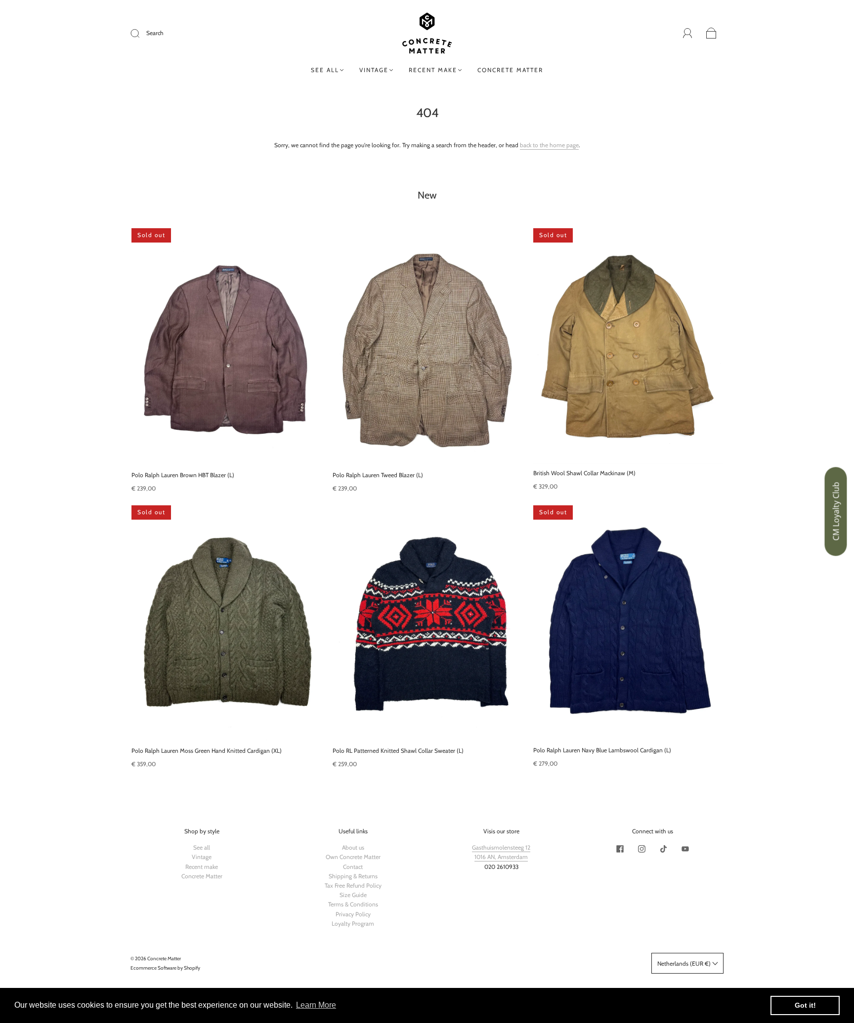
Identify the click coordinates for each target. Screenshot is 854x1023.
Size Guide (353, 895)
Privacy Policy (353, 914)
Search (155, 33)
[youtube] (685, 848)
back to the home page (549, 145)
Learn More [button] (316, 1005)
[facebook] (620, 848)
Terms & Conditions (353, 904)
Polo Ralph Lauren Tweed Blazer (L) (378, 475)
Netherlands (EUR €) (684, 963)
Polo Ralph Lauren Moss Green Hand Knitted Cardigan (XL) (206, 750)
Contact (353, 866)
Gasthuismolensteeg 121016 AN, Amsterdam (501, 852)
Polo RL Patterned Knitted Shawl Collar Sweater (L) (398, 750)
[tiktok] (663, 848)
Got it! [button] (805, 1005)
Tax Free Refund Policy (353, 885)
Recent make (433, 70)
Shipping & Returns (353, 876)
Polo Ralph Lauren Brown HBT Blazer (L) (182, 475)
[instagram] (641, 848)
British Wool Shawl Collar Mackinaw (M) (584, 473)
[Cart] (711, 33)
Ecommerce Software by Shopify (165, 968)
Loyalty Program (353, 923)
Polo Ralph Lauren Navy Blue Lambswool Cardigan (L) (602, 750)
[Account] (687, 33)
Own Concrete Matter (353, 856)
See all (325, 70)
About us (353, 847)
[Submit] (141, 33)
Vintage (373, 70)
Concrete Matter (510, 70)
